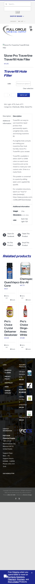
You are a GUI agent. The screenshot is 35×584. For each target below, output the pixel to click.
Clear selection (28, 88)
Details (13, 300)
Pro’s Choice (13, 582)
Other (22, 107)
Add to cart (23, 95)
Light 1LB (24, 221)
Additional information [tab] (6, 122)
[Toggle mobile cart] (31, 30)
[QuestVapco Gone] (10, 270)
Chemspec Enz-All (26, 280)
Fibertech (12, 579)
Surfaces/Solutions (16, 577)
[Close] (32, 573)
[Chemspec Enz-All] (25, 269)
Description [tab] (6, 116)
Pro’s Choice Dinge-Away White (24, 328)
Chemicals (16, 107)
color (9, 84)
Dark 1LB (24, 219)
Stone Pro (28, 107)
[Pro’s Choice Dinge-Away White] (25, 311)
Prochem (21, 579)
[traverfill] (17, 46)
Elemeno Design (27, 495)
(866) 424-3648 (11, 495)
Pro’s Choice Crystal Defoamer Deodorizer (10, 328)
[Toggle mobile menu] (30, 27)
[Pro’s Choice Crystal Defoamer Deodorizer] (10, 311)
